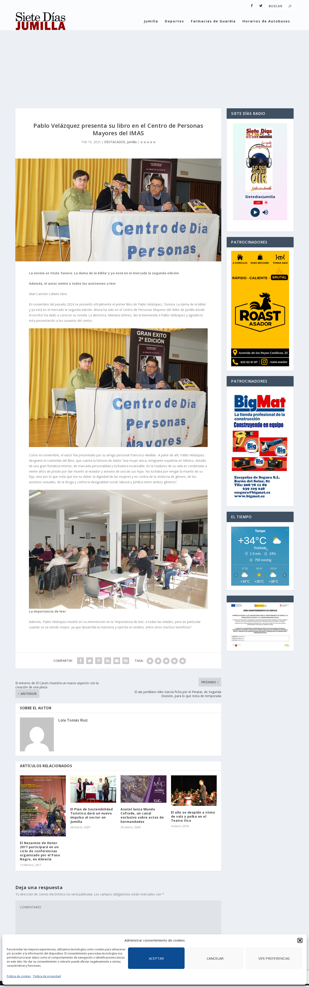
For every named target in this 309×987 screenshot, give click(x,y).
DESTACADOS (114, 142)
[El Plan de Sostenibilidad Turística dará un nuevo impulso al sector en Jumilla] (93, 789)
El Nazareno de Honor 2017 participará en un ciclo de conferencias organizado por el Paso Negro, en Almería (40, 851)
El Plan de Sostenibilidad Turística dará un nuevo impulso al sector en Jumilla (91, 815)
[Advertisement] (154, 65)
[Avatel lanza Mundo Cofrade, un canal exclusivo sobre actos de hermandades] (143, 789)
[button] (300, 940)
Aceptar (156, 958)
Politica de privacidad (47, 976)
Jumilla (151, 21)
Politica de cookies (19, 976)
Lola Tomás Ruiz (73, 720)
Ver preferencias (274, 958)
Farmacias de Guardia (213, 21)
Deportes (174, 21)
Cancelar (215, 958)
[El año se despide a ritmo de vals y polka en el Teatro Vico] (194, 790)
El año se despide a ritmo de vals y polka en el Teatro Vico (193, 816)
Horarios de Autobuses (266, 21)
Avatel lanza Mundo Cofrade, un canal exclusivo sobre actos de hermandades (142, 815)
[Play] (255, 212)
